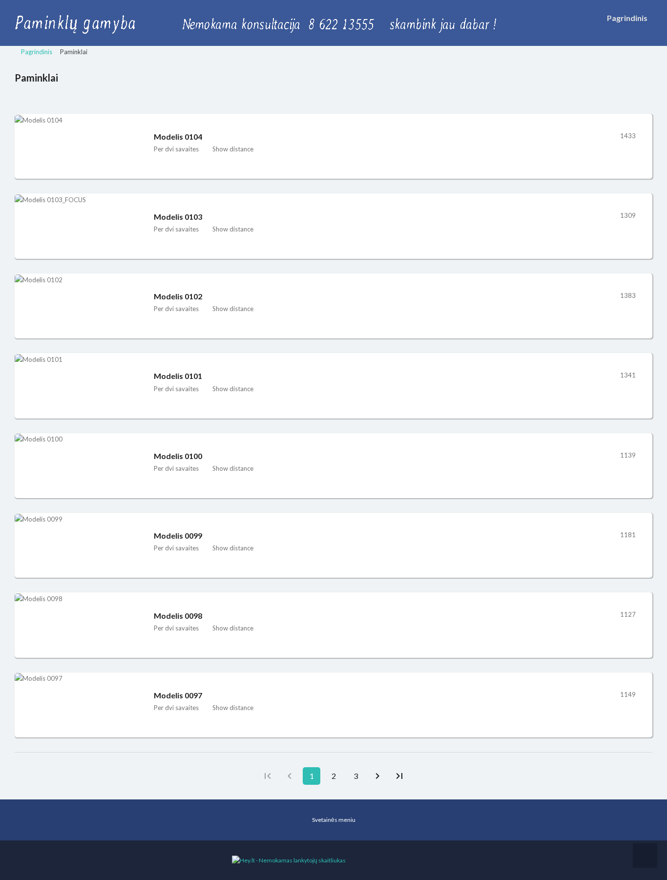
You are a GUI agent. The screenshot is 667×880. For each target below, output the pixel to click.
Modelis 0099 (178, 535)
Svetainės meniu (333, 819)
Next (377, 776)
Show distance (232, 149)
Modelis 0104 (178, 136)
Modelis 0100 (178, 456)
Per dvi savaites (176, 149)
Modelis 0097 (178, 695)
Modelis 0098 (178, 615)
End (399, 776)
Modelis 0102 (178, 296)
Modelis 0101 (178, 375)
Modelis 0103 (178, 216)
